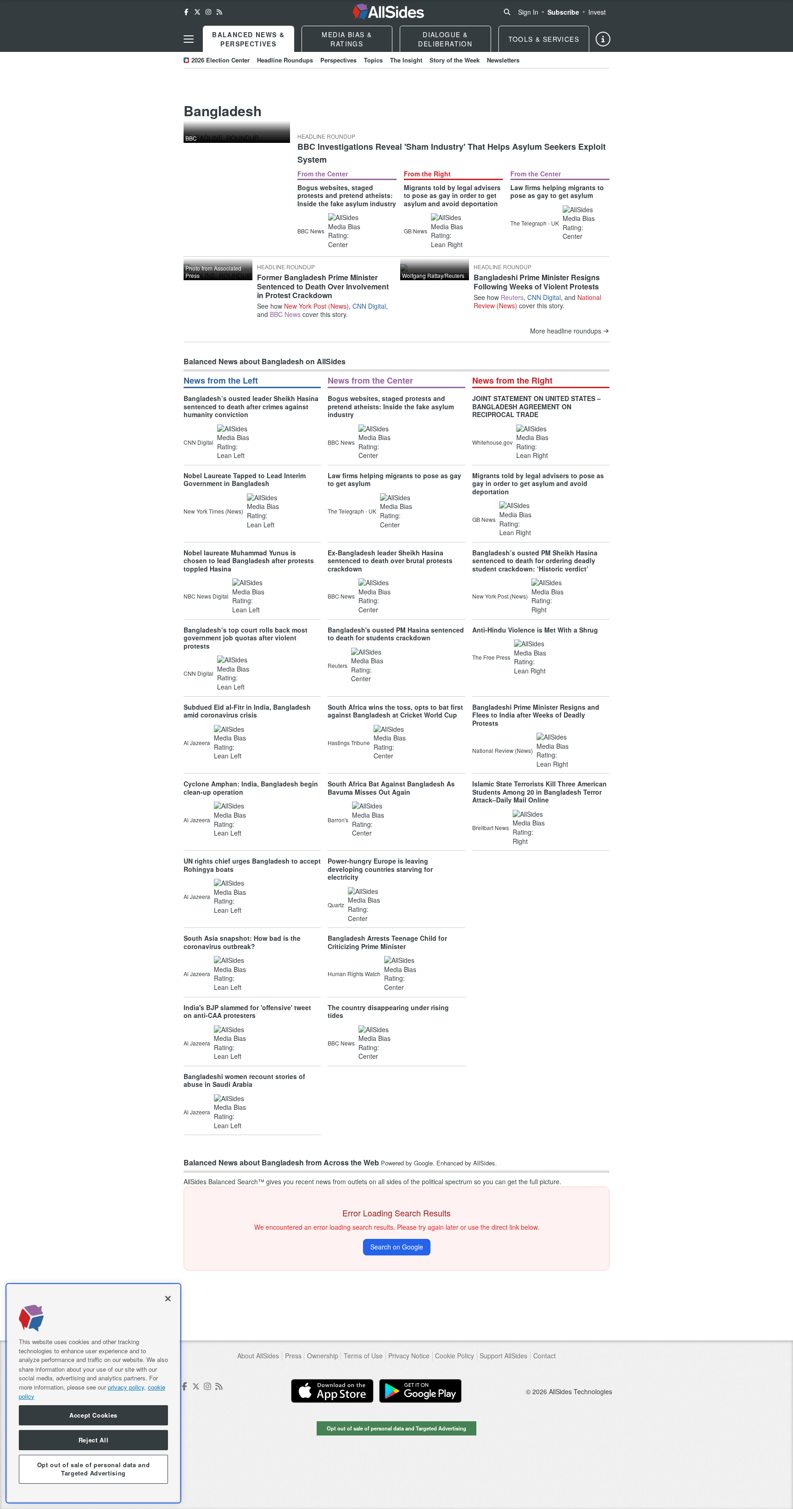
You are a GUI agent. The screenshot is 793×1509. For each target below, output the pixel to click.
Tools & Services (543, 39)
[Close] (168, 1299)
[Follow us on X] (197, 12)
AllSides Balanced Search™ (224, 1181)
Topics (373, 60)
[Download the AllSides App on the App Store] (332, 1391)
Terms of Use (363, 1355)
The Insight (406, 60)
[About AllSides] (603, 39)
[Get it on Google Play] (420, 1391)
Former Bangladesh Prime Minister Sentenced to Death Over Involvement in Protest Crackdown (323, 286)
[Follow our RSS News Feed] (219, 12)
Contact (544, 1355)
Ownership (322, 1355)
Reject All (93, 1440)
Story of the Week (455, 60)
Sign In (528, 12)
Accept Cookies (93, 1415)
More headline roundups (565, 331)
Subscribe (563, 12)
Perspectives (338, 60)
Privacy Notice (409, 1355)
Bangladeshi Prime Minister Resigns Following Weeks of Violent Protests (537, 281)
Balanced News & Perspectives (248, 39)
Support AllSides (503, 1355)
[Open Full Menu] (188, 39)
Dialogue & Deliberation (445, 39)
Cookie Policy (454, 1355)
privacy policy (126, 1386)
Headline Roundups (285, 60)
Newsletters (503, 60)
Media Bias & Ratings (347, 39)
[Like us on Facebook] (186, 12)
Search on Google (396, 1246)
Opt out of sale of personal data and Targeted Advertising (396, 1428)
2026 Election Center (220, 60)
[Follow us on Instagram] (208, 12)
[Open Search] (507, 12)
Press (293, 1355)
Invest (597, 12)
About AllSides (258, 1355)
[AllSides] (388, 12)
